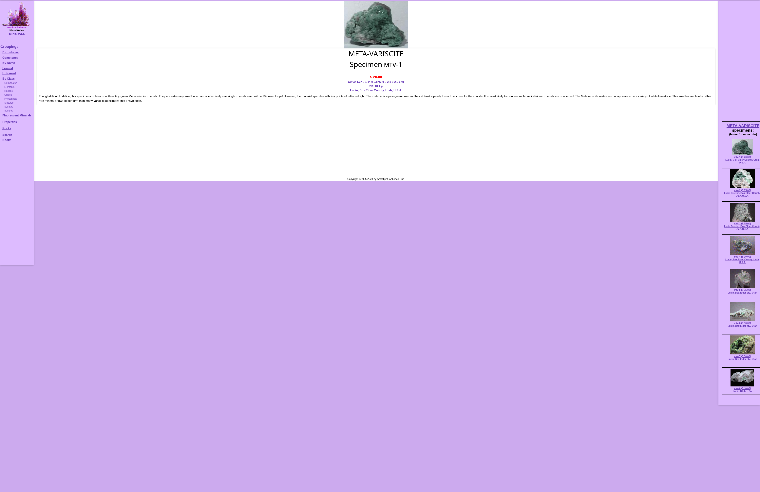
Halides (8, 91)
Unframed (9, 73)
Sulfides (8, 110)
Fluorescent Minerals (16, 115)
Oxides (8, 94)
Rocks (6, 128)
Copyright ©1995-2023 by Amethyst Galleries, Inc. (376, 179)
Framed (7, 68)
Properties (9, 122)
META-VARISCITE (743, 126)
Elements (9, 87)
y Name (10, 62)
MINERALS (17, 33)
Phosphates (10, 98)
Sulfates (8, 106)
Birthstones (10, 52)
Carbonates (10, 83)
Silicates (8, 102)
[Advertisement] (16, 205)
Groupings (9, 47)
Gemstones (10, 57)
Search (7, 134)
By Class (8, 78)
